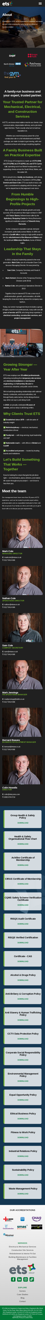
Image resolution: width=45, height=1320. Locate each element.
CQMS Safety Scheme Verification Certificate (23, 898)
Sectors (22, 1291)
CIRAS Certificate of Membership (23, 879)
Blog (22, 1298)
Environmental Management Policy (23, 1074)
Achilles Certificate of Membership (23, 858)
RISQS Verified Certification (23, 937)
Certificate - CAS (23, 956)
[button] (40, 3)
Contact (22, 1301)
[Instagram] (25, 1279)
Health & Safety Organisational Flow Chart (23, 837)
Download (23, 823)
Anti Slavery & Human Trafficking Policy (23, 1013)
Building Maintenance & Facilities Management (22, 1258)
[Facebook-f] (13, 1279)
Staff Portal (15, 1317)
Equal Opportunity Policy (22, 1094)
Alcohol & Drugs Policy (23, 975)
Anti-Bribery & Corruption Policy (23, 993)
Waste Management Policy (23, 1188)
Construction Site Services (23, 1250)
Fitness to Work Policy (23, 1132)
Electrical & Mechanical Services (22, 1247)
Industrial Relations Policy (23, 1151)
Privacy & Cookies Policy (26, 1317)
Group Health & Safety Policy (22, 816)
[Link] (31, 1279)
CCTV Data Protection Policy (23, 1033)
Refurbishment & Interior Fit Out (23, 1254)
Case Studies (22, 1294)
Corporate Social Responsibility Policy (23, 1053)
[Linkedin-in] (19, 1279)
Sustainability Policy (23, 1170)
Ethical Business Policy (23, 1113)
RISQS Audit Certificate (23, 918)
